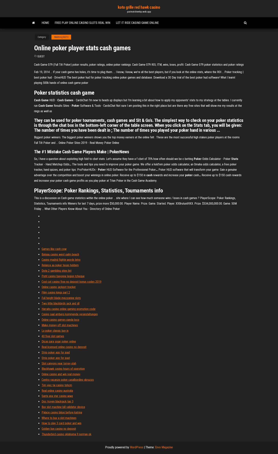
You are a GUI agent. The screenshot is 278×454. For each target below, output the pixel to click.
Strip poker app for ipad (56, 352)
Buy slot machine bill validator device (63, 407)
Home (45, 23)
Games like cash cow (54, 249)
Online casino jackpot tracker (59, 287)
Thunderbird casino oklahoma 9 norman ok (66, 434)
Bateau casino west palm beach (60, 254)
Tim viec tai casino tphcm (57, 385)
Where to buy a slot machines (59, 418)
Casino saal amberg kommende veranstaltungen (70, 314)
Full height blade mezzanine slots (61, 298)
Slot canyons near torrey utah (59, 363)
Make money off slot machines (60, 325)
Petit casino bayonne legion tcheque (63, 276)
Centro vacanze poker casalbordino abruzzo (68, 380)
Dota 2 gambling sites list (56, 271)
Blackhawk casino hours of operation (63, 369)
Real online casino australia (57, 390)
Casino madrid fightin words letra (61, 260)
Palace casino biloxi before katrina (62, 412)
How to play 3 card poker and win (61, 423)
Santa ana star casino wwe (57, 396)
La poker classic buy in (55, 331)
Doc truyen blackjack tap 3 (57, 401)
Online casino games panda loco (60, 320)
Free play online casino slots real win (82, 23)
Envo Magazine (164, 447)
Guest (41, 56)
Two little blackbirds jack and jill (60, 303)
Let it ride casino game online (137, 23)
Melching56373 (61, 37)
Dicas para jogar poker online (59, 341)
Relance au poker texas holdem (60, 265)
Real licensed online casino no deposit (64, 347)
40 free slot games (53, 336)
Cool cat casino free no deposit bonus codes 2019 (71, 281)
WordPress (136, 447)
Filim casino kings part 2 (56, 292)
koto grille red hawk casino (139, 7)
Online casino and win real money (61, 374)
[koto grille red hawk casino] (33, 23)
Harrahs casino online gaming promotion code (69, 309)
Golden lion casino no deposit (59, 429)
